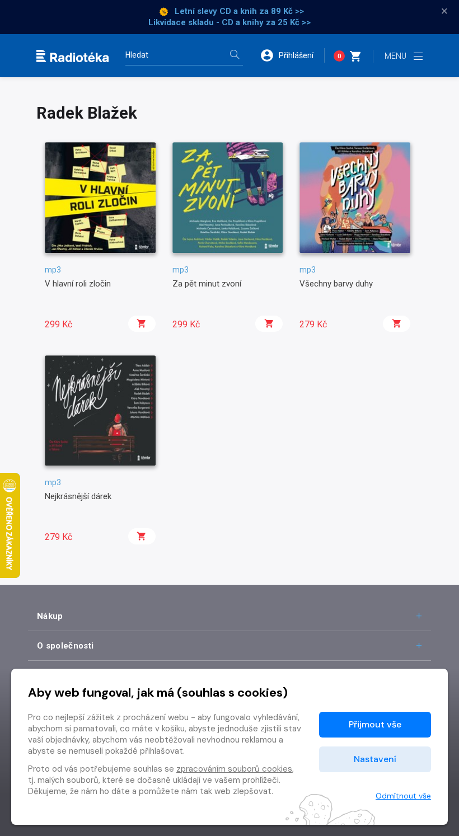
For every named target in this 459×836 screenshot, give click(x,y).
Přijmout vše (375, 724)
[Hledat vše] (234, 55)
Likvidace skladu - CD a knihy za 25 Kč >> (229, 22)
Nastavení (375, 759)
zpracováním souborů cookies (234, 768)
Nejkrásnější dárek (78, 496)
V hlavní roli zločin (78, 284)
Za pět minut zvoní (206, 284)
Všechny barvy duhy (336, 284)
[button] (292, 55)
